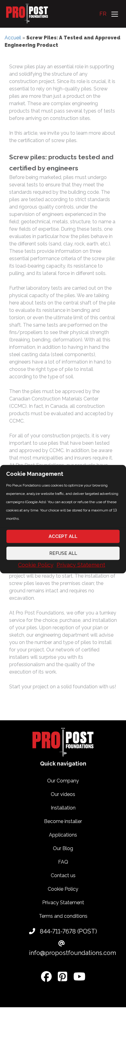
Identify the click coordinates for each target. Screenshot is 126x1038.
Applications (63, 835)
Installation (63, 808)
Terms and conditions (63, 916)
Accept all (63, 536)
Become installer (63, 821)
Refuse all (63, 553)
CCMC (16, 421)
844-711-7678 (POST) (67, 931)
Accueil (13, 38)
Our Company (63, 781)
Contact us (63, 875)
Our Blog (63, 848)
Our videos (63, 794)
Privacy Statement (81, 564)
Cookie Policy (36, 564)
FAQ (63, 862)
